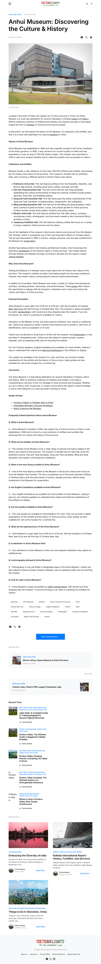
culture (74, 119)
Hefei (77, 607)
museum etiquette (46, 612)
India (20, 852)
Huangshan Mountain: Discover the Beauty (33, 405)
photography (79, 334)
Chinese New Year (17, 607)
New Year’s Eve (16, 309)
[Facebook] (47, 959)
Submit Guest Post (73, 954)
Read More (40, 870)
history (85, 119)
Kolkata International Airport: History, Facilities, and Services (71, 857)
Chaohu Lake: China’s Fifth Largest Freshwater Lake (36, 687)
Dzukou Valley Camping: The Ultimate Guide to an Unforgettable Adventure (33, 780)
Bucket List (23, 729)
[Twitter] (50, 959)
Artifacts (42, 602)
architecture (24, 251)
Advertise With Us (58, 954)
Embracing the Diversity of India (27, 855)
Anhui (11, 14)
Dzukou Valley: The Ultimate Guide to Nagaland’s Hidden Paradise (32, 737)
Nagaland (42, 708)
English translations (52, 607)
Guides (35, 708)
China (19, 14)
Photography (62, 612)
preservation (29, 241)
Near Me (36, 794)
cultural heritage (16, 256)
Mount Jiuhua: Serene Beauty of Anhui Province (45, 660)
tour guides (14, 617)
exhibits (67, 607)
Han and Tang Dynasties (25, 190)
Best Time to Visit (25, 708)
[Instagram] (54, 959)
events (74, 286)
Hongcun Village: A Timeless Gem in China (33, 402)
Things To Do (24, 710)
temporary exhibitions (80, 612)
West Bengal (77, 852)
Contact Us (33, 954)
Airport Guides (58, 852)
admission (14, 602)
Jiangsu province (29, 612)
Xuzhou (47, 617)
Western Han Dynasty (31, 617)
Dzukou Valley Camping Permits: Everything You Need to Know (33, 758)
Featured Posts (25, 751)
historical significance (52, 350)
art (34, 386)
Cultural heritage (35, 607)
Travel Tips (42, 710)
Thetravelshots (20, 869)
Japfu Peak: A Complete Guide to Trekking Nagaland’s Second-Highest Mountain (33, 715)
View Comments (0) (49, 637)
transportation (24, 312)
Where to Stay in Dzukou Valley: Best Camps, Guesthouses (31, 801)
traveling (54, 134)
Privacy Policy (45, 954)
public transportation (57, 586)
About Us (24, 954)
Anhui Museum (28, 602)
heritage (30, 125)
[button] (10, 4)
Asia (15, 14)
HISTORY (14, 612)
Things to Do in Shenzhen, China (28, 911)
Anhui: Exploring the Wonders (27, 408)
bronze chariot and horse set (60, 602)
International (40, 908)
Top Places (33, 710)
